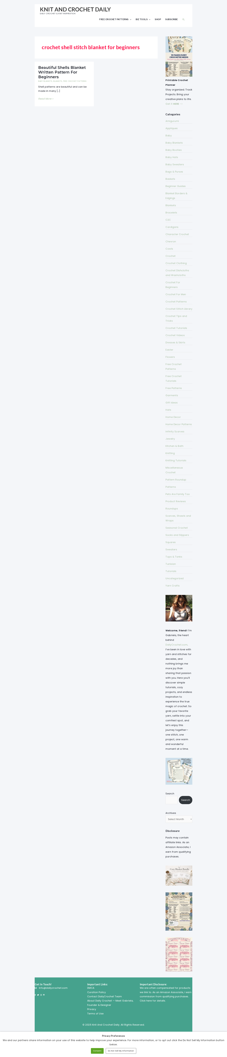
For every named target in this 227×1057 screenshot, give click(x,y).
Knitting (170, 453)
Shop (158, 19)
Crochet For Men (176, 294)
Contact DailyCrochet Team (104, 996)
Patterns (171, 487)
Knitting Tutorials (176, 460)
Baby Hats (172, 157)
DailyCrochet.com (176, 644)
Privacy (91, 1009)
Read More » (45, 99)
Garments (172, 395)
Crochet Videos (175, 335)
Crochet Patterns (176, 301)
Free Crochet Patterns (114, 19)
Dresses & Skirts (175, 342)
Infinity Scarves (175, 431)
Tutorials (171, 571)
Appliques (172, 128)
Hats (168, 409)
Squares (171, 542)
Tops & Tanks (174, 556)
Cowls (169, 248)
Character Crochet (177, 234)
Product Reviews (176, 501)
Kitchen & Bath (174, 446)
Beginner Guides (176, 186)
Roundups (172, 508)
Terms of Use (95, 1013)
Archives (171, 813)
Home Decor (173, 417)
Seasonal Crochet (177, 527)
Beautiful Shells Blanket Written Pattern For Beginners (62, 72)
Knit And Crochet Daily (75, 9)
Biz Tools (142, 19)
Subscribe (171, 19)
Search (170, 793)
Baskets (170, 179)
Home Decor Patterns (179, 424)
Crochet (171, 256)
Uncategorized (175, 578)
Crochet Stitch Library (179, 308)
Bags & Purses (174, 171)
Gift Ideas (172, 402)
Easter (169, 349)
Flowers (170, 357)
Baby (169, 135)
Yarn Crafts (173, 585)
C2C (168, 219)
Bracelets (171, 212)
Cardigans (172, 227)
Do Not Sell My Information (121, 1051)
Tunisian (171, 564)
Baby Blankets (45, 81)
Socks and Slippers (177, 535)
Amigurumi (172, 121)
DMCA (90, 988)
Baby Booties (174, 150)
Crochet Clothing (176, 263)
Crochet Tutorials (176, 328)
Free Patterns (174, 388)
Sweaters (171, 549)
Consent (97, 1051)
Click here (146, 1000)
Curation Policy (96, 992)
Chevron (171, 241)
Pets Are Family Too (178, 494)
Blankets (57, 81)
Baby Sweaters (175, 164)
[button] (183, 19)
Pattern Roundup (176, 479)
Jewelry (170, 438)
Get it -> (174, 103)
